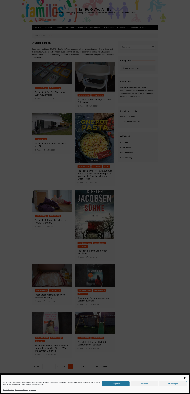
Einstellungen (173, 384)
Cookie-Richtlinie (8, 390)
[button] (186, 378)
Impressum (32, 390)
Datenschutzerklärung (21, 390)
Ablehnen (144, 384)
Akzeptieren (115, 384)
